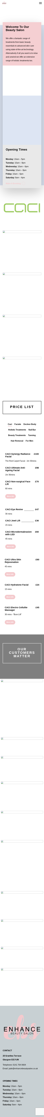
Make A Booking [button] (13, 183)
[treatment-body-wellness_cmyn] (22, 984)
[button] (40, 3)
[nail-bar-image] (22, 932)
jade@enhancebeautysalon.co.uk (23, 1068)
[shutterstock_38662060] (22, 825)
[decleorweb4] (22, 768)
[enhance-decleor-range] (22, 746)
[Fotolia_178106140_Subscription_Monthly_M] (22, 796)
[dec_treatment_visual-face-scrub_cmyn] (22, 708)
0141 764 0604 (19, 1065)
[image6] (22, 865)
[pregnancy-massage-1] (22, 904)
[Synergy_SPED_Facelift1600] (22, 957)
